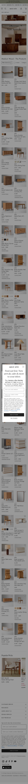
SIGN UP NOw (14, 414)
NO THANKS (14, 418)
